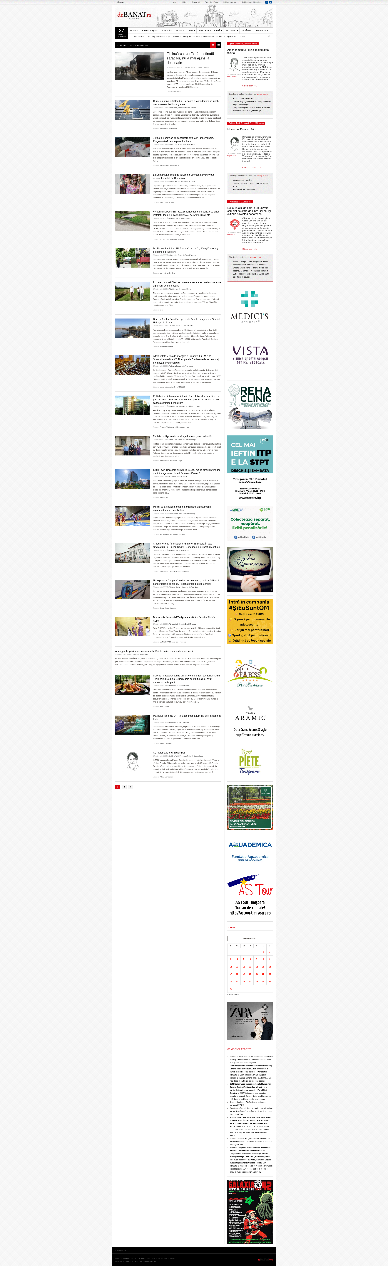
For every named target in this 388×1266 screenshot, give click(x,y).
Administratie (173, 218)
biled (161, 310)
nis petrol (173, 608)
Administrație (149, 30)
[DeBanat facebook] (267, 3)
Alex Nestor (189, 366)
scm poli (182, 534)
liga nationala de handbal (169, 534)
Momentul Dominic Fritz (241, 129)
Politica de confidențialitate (251, 2)
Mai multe (261, 30)
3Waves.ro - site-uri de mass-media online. (141, 1261)
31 (231, 989)
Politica (171, 366)
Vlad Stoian (183, 476)
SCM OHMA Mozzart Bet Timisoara (173, 642)
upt (188, 427)
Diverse (172, 326)
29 (263, 981)
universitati (173, 129)
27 (250, 981)
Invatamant (173, 108)
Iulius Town (164, 497)
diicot (162, 608)
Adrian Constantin (166, 777)
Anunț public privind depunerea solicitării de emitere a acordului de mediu (154, 651)
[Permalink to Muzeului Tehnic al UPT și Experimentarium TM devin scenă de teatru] (132, 725)
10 (231, 967)
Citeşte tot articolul (250, 86)
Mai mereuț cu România (243, 180)
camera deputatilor (166, 387)
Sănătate (246, 30)
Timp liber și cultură (209, 30)
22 (263, 974)
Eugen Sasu (198, 756)
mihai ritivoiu (164, 165)
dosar (167, 608)
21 (257, 974)
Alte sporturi (173, 513)
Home (174, 2)
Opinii (190, 30)
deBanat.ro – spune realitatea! (135, 1258)
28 (257, 981)
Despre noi (196, 2)
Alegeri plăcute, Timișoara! (244, 189)
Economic (231, 30)
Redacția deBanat (211, 2)
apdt (161, 706)
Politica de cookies (230, 2)
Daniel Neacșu (203, 68)
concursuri (164, 571)
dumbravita (164, 202)
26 (244, 981)
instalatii (181, 239)
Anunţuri (134, 654)
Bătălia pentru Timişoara (243, 99)
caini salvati (164, 273)
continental (164, 129)
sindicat (186, 571)
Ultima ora (178, 366)
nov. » (236, 994)
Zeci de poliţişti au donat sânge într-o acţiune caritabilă (182, 436)
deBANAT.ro (194, 16)
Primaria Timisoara (167, 427)
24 (231, 981)
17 (231, 974)
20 (250, 974)
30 (270, 981)
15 (263, 967)
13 (250, 967)
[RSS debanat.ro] (271, 3)
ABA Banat (163, 347)
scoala (171, 202)
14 (257, 967)
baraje (170, 347)
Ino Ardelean (231, 76)
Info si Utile (173, 144)
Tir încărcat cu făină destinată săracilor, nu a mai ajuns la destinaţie (190, 58)
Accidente (186, 68)
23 (270, 974)
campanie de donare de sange (171, 461)
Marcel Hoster (190, 108)
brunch (166, 706)
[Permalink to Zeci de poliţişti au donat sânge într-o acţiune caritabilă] (132, 445)
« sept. (230, 994)
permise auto (174, 165)
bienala (162, 239)
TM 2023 (181, 387)
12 (244, 967)
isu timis (172, 273)
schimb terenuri (180, 427)
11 (237, 967)
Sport (179, 30)
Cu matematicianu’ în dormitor (169, 752)
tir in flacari (177, 92)
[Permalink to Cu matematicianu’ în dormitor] (132, 762)
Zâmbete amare (250, 44)
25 (237, 981)
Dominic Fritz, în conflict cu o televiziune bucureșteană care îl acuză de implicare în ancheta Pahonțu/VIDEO (251, 1111)
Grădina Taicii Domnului (177, 756)
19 (244, 974)
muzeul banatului (166, 743)
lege (175, 387)
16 (270, 967)
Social (193, 68)
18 (237, 974)
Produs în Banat (235, 202)
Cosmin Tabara (171, 239)
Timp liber (172, 685)
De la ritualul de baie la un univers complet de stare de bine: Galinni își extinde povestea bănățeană (249, 211)
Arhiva (184, 2)
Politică (166, 30)
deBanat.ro (144, 654)
